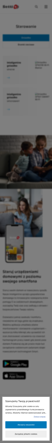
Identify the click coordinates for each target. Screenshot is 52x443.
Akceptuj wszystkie (26, 425)
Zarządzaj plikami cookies (26, 434)
